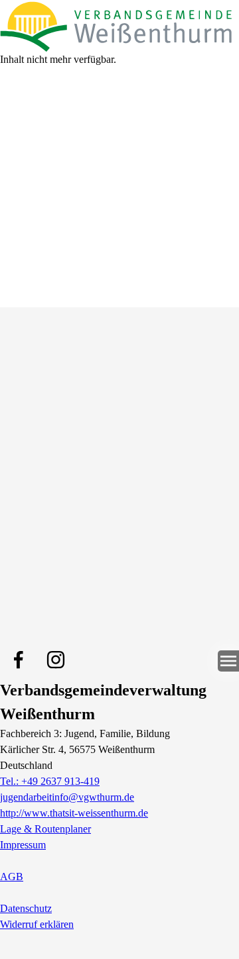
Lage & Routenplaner (45, 828)
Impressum (23, 844)
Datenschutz (26, 908)
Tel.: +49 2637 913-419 (50, 781)
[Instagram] (55, 659)
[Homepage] (119, 26)
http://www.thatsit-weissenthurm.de (74, 813)
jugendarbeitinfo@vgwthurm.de (67, 797)
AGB (11, 876)
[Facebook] (18, 659)
